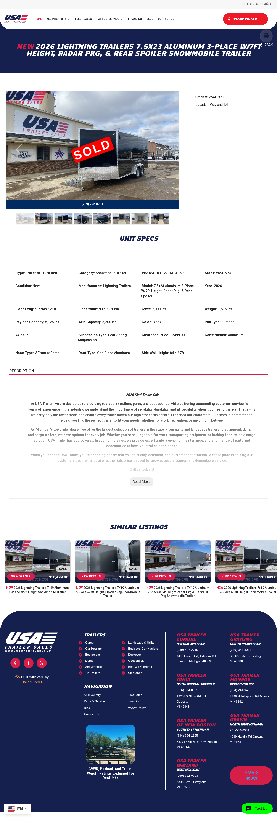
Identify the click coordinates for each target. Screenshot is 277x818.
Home (38, 19)
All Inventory (56, 19)
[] (29, 667)
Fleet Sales (83, 19)
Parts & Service (108, 19)
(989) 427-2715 (187, 650)
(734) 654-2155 (187, 735)
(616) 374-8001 (187, 690)
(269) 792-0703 (187, 775)
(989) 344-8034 (240, 650)
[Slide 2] (44, 219)
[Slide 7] (140, 219)
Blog (150, 19)
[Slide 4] (83, 219)
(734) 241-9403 (240, 690)
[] (42, 667)
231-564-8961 (239, 730)
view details (21, 576)
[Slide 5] (102, 219)
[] (15, 667)
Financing (135, 19)
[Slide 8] (160, 219)
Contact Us (166, 19)
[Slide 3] (63, 219)
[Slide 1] (25, 219)
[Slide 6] (121, 219)
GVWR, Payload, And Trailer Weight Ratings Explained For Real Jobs (110, 773)
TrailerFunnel (31, 682)
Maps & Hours (251, 775)
